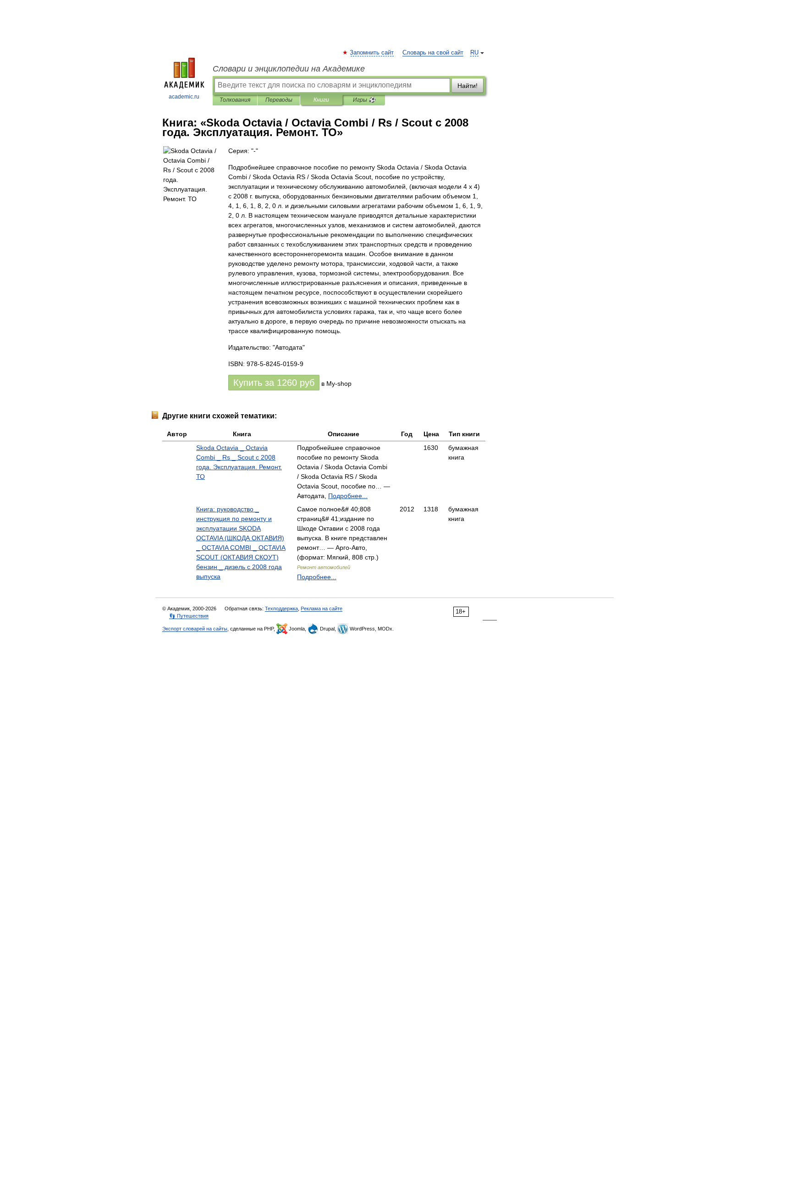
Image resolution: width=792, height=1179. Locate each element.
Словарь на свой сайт (432, 52)
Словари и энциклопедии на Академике (289, 68)
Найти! (467, 85)
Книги (321, 100)
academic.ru (184, 96)
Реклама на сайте (321, 608)
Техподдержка (281, 608)
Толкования (235, 100)
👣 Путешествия (189, 616)
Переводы (278, 100)
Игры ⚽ (364, 100)
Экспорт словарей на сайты (194, 628)
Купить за (273, 383)
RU (474, 52)
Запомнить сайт (372, 52)
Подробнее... (348, 495)
